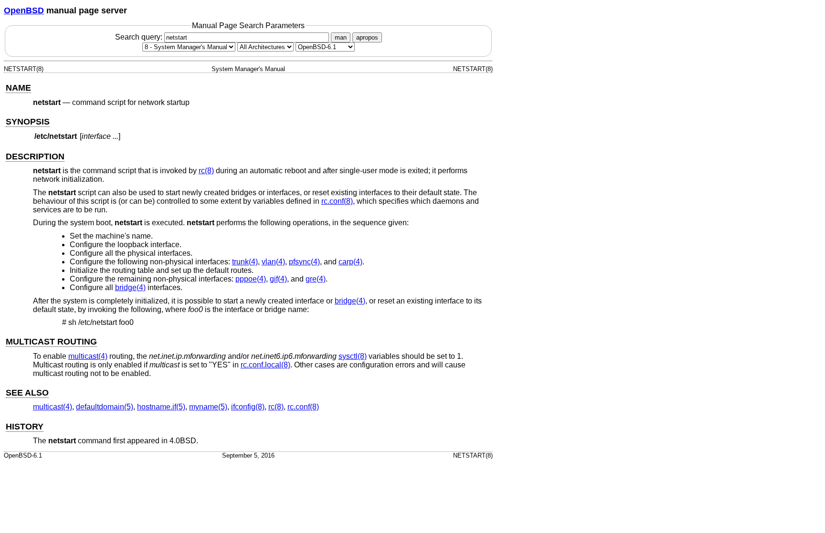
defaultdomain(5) (104, 407)
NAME (18, 88)
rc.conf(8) (337, 201)
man (341, 37)
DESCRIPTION (35, 156)
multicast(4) (87, 356)
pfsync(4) (304, 262)
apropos (367, 37)
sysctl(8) (352, 356)
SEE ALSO (27, 392)
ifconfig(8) (247, 407)
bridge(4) (130, 287)
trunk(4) (245, 262)
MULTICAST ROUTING (51, 341)
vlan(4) (273, 262)
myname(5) (208, 407)
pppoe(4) (250, 279)
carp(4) (350, 262)
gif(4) (278, 279)
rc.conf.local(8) (265, 365)
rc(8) (206, 171)
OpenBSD (24, 10)
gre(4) (316, 279)
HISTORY (24, 426)
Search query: (139, 37)
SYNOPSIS (28, 121)
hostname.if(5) (161, 407)
